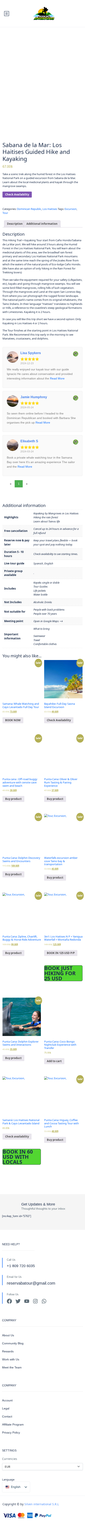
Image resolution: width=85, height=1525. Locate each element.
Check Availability (17, 194)
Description (15, 224)
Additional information (42, 224)
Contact (7, 1416)
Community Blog (13, 1343)
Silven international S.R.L (41, 1504)
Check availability (17, 1136)
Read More (57, 378)
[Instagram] (35, 1301)
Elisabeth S (29, 441)
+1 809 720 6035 (21, 1266)
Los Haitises (49, 209)
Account (7, 1400)
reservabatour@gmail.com (31, 1283)
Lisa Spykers (30, 353)
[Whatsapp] (44, 1301)
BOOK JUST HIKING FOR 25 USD (60, 973)
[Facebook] (9, 1301)
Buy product (13, 799)
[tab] (15, 224)
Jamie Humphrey (33, 397)
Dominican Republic (29, 209)
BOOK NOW (13, 720)
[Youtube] (26, 1301)
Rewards (8, 1351)
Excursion (71, 209)
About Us (8, 1335)
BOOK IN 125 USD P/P (61, 953)
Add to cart (54, 1061)
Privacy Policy (11, 1432)
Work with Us (10, 1359)
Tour (5, 213)
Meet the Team (12, 1367)
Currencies (9, 1459)
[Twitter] (18, 1301)
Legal (5, 1408)
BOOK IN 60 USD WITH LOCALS (18, 1157)
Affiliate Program (13, 1424)
